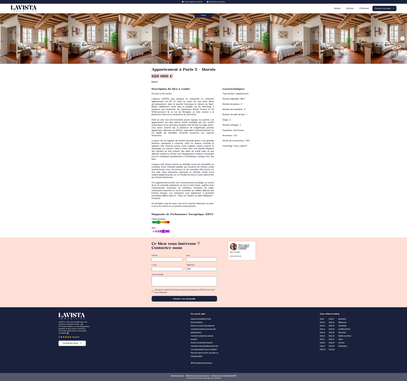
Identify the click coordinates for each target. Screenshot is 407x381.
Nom (188, 255)
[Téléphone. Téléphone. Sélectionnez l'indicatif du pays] (190, 269)
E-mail (154, 265)
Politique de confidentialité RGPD (224, 376)
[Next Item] (402, 38)
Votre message (157, 274)
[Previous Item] (4, 38)
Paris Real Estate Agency (202, 363)
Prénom (155, 255)
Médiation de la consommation (197, 376)
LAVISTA (242, 248)
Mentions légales (177, 376)
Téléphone (190, 265)
